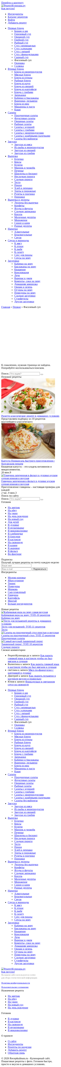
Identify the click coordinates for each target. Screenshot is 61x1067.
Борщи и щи (21, 31)
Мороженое (20, 220)
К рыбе (18, 249)
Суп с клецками (23, 48)
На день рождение (18, 516)
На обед (12, 510)
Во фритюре (14, 554)
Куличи (18, 164)
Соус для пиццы (23, 255)
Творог (12, 583)
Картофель (14, 598)
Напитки (13, 228)
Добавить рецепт (17, 22)
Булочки (19, 159)
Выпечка (13, 156)
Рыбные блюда (22, 80)
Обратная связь (16, 1052)
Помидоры (14, 586)
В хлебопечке (15, 533)
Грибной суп (21, 39)
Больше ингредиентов (20, 603)
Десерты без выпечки (26, 202)
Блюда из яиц (21, 103)
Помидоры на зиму (25, 292)
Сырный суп (21, 57)
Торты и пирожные (25, 191)
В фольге (13, 551)
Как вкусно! (8, 8)
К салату (19, 252)
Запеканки (20, 95)
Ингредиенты (15, 14)
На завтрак (14, 507)
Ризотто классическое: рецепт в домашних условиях (30, 416)
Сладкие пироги (23, 179)
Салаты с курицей (24, 127)
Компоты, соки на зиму (27, 281)
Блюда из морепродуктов (28, 71)
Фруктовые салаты (24, 118)
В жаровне (14, 548)
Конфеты (19, 205)
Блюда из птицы (23, 77)
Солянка (19, 66)
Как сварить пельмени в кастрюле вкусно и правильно (32, 677)
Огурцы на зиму (23, 290)
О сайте (12, 1041)
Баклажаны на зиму (25, 266)
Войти (11, 19)
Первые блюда (16, 28)
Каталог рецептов (18, 17)
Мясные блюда (22, 74)
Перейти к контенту (12, 2)
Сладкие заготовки (24, 295)
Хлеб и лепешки (23, 188)
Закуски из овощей (24, 150)
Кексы (17, 162)
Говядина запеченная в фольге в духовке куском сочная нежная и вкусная (28, 482)
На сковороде (15, 542)
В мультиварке (16, 527)
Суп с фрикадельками (26, 54)
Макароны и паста (24, 106)
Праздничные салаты (26, 115)
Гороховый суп (22, 34)
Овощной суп (22, 37)
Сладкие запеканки (25, 211)
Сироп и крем (22, 223)
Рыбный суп (21, 42)
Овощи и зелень (23, 287)
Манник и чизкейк (24, 167)
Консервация (21, 272)
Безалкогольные (23, 234)
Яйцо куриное (16, 580)
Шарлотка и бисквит (25, 173)
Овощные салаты (24, 121)
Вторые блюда (16, 69)
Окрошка (19, 63)
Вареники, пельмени (25, 101)
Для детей (13, 522)
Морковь (13, 589)
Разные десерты (23, 226)
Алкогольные (21, 231)
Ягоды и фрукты (23, 208)
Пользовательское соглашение (15, 987)
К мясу (18, 243)
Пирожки (19, 196)
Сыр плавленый (17, 592)
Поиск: (5, 373)
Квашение (20, 269)
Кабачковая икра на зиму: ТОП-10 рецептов (25, 615)
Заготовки (13, 260)
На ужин (13, 513)
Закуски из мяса (23, 144)
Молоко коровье (17, 577)
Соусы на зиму (22, 258)
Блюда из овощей (24, 86)
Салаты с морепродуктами (29, 132)
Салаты (12, 112)
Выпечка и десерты (18, 199)
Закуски (12, 141)
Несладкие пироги (24, 176)
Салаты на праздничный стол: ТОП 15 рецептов (28, 635)
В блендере (14, 536)
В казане (12, 545)
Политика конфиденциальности (15, 983)
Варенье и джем (23, 278)
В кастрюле (14, 539)
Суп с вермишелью (25, 45)
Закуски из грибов (24, 153)
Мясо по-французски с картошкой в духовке (31, 671)
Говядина (13, 595)
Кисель (18, 214)
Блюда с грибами (23, 92)
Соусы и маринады (18, 240)
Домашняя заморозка (26, 284)
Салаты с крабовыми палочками (32, 135)
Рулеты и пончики (24, 194)
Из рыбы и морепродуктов (29, 147)
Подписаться (39, 569)
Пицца (18, 185)
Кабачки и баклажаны (26, 98)
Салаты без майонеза (26, 138)
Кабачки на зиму (23, 263)
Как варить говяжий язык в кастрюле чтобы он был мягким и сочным (30, 658)
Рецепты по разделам (19, 1047)
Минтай (12, 600)
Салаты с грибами (24, 130)
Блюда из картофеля (25, 89)
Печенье (19, 170)
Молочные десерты (25, 217)
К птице (18, 246)
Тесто (17, 182)
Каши (17, 109)
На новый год (15, 519)
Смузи (17, 237)
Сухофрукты (21, 298)
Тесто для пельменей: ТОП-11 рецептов (23, 626)
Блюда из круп (22, 83)
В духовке (13, 525)
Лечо (17, 275)
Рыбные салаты (23, 124)
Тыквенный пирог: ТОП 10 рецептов (22, 644)
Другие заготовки (24, 301)
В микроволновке (18, 530)
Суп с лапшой (22, 51)
